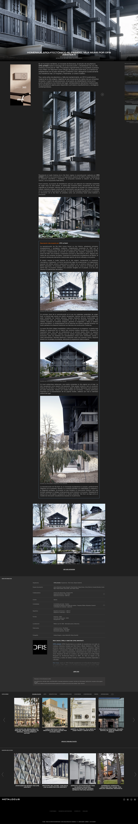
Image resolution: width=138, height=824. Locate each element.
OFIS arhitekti (44, 66)
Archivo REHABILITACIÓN (69, 741)
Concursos (77, 694)
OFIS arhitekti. (57, 582)
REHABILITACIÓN (36, 694)
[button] (4, 720)
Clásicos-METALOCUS (66, 694)
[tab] (37, 694)
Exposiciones (104, 694)
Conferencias (88, 694)
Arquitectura (53, 694)
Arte (45, 694)
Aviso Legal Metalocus (66, 821)
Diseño (96, 694)
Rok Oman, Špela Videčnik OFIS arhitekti (68, 640)
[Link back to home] (11, 799)
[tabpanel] (69, 720)
